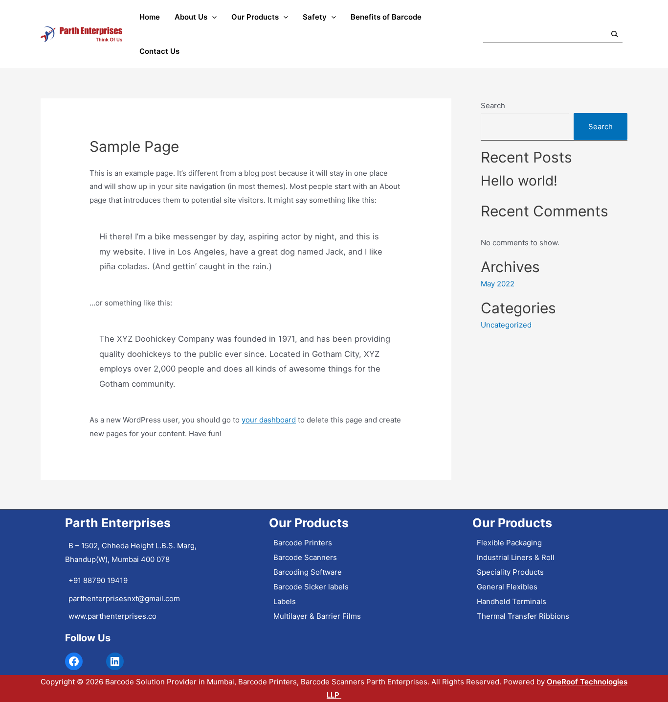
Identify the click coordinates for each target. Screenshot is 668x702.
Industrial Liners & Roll (516, 557)
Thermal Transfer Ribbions (523, 616)
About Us (191, 17)
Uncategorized (506, 324)
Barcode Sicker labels (311, 586)
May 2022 (497, 283)
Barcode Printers (302, 542)
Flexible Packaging (509, 542)
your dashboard (269, 419)
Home (149, 17)
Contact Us (159, 51)
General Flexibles (507, 586)
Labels (284, 601)
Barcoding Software (307, 572)
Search (493, 105)
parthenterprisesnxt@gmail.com (124, 598)
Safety (315, 17)
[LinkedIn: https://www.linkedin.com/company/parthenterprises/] (115, 661)
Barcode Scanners (305, 557)
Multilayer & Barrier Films (317, 616)
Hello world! (519, 180)
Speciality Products (510, 572)
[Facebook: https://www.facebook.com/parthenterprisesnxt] (74, 661)
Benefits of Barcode (386, 17)
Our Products (255, 17)
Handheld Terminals (511, 601)
